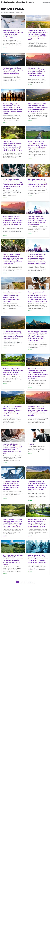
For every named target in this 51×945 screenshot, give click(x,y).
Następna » (30, 582)
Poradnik (31, 444)
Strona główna (46, 2)
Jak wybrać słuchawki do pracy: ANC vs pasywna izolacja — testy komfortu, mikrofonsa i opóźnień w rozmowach (11, 485)
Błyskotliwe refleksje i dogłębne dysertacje (17, 2)
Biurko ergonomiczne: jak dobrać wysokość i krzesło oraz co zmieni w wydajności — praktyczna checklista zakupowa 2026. (13, 34)
